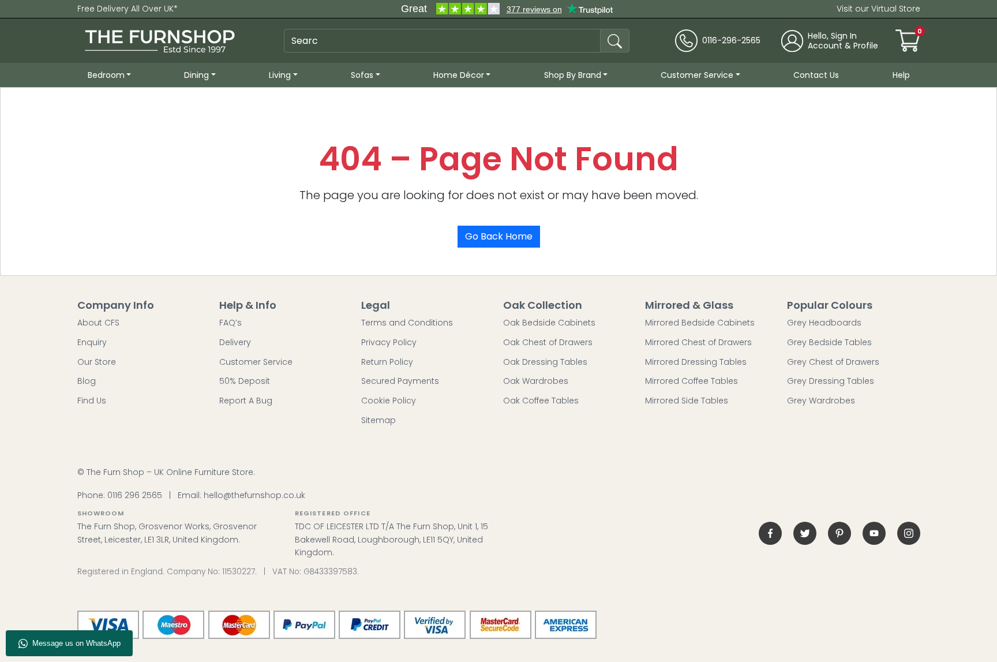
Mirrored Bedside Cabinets (700, 322)
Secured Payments (400, 381)
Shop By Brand (572, 75)
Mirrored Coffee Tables (691, 381)
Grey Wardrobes (821, 400)
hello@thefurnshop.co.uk (254, 495)
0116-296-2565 (731, 41)
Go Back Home (499, 236)
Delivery (235, 342)
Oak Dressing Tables (545, 362)
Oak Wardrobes (535, 381)
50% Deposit (244, 381)
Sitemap (378, 420)
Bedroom (106, 75)
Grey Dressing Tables (830, 381)
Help (901, 75)
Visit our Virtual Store (878, 8)
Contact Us (816, 75)
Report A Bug (245, 400)
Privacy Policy (389, 342)
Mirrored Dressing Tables (696, 362)
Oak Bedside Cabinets (549, 322)
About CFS (98, 322)
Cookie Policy (388, 400)
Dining (196, 75)
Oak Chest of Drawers (548, 342)
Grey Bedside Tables (829, 342)
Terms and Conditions (407, 322)
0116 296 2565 (134, 495)
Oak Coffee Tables (541, 400)
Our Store (96, 362)
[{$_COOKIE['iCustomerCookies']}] (908, 533)
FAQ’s (230, 322)
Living (280, 75)
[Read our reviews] (506, 9)
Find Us (91, 400)
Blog (86, 381)
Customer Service (697, 75)
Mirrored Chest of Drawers (698, 342)
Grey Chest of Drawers (833, 362)
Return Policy (387, 362)
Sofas (362, 75)
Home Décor (458, 75)
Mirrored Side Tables (686, 400)
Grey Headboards (824, 322)
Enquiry (92, 342)
